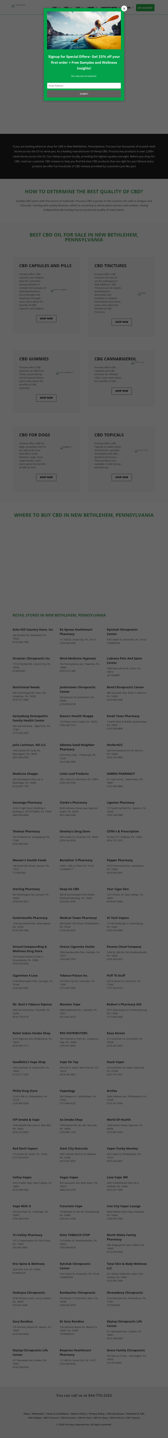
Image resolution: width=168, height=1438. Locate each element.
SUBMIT (84, 94)
